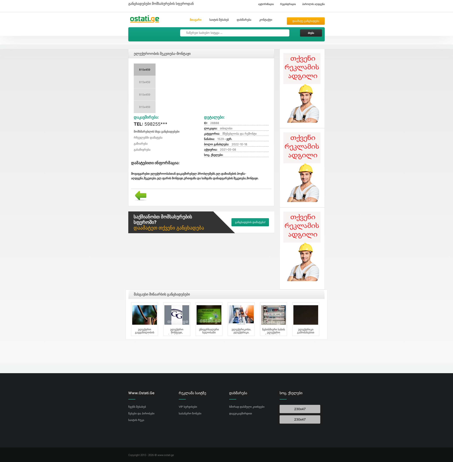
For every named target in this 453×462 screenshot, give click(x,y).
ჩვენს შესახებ (137, 406)
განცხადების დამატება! (250, 222)
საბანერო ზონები (190, 413)
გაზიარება (141, 143)
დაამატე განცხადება (305, 21)
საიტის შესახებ (219, 19)
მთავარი (195, 19)
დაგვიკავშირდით (240, 413)
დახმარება (244, 19)
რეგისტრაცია (288, 3)
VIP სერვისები (188, 406)
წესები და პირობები (141, 413)
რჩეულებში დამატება (148, 137)
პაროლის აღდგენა (313, 3)
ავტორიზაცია (266, 3)
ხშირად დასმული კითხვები (247, 406)
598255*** (150, 124)
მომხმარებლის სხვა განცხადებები (156, 131)
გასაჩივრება (142, 149)
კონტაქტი (265, 19)
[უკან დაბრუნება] (139, 195)
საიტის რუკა (136, 420)
